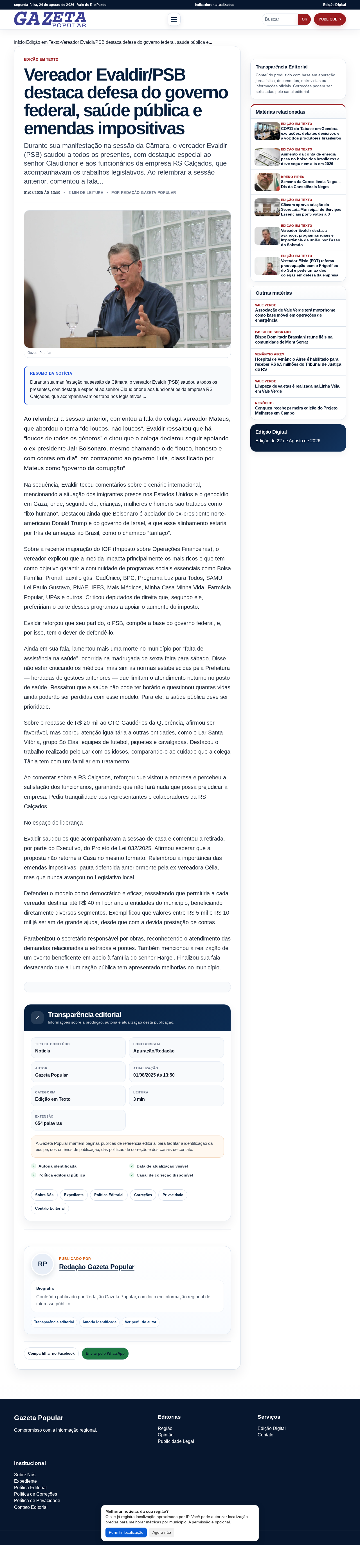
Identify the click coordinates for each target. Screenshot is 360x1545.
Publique (328, 19)
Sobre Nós (44, 1195)
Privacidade (173, 1195)
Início (19, 42)
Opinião (166, 1434)
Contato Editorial (50, 1208)
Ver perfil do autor (140, 1322)
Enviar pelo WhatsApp (105, 1353)
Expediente (74, 1195)
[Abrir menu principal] (174, 19)
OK (304, 19)
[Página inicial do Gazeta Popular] (50, 19)
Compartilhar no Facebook (51, 1353)
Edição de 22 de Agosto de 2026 (287, 440)
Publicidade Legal (176, 1441)
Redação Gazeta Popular (96, 1267)
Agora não (161, 1532)
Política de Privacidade (37, 1500)
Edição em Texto (42, 42)
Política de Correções (35, 1494)
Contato (265, 1434)
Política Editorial (108, 1195)
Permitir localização (126, 1532)
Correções (143, 1195)
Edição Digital (334, 5)
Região (165, 1428)
